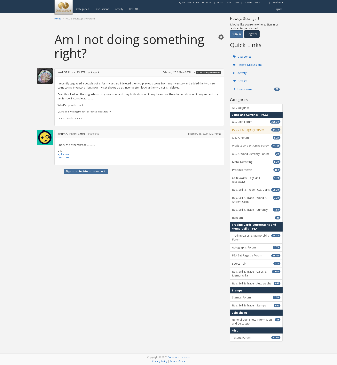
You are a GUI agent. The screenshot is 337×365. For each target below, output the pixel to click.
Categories (82, 9)
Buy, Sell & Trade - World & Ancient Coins (255, 200)
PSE (237, 2)
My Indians (63, 154)
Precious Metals (255, 170)
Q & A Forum (255, 138)
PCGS (220, 2)
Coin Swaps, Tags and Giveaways (255, 179)
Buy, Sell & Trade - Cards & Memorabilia (255, 273)
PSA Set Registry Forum (255, 255)
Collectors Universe (179, 357)
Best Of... (134, 9)
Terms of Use (177, 361)
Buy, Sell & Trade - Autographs (255, 283)
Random (255, 217)
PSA (229, 2)
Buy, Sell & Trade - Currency (255, 209)
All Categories (240, 108)
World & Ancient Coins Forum (255, 145)
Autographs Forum (255, 247)
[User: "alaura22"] (45, 137)
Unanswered (257, 89)
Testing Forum (255, 337)
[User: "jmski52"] (45, 76)
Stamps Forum (255, 297)
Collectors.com (252, 2)
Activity (119, 9)
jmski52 (62, 72)
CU (265, 2)
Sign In (279, 9)
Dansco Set (63, 157)
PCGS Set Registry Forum (208, 72)
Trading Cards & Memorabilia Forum (255, 237)
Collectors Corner (202, 2)
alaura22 (63, 134)
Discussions (102, 9)
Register (83, 171)
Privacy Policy (159, 361)
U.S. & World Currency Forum (255, 154)
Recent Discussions (249, 65)
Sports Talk (255, 263)
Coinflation (278, 2)
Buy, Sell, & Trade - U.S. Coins (255, 189)
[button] (221, 37)
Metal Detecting (255, 162)
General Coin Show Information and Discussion (255, 321)
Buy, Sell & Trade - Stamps (255, 305)
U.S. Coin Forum (255, 122)
